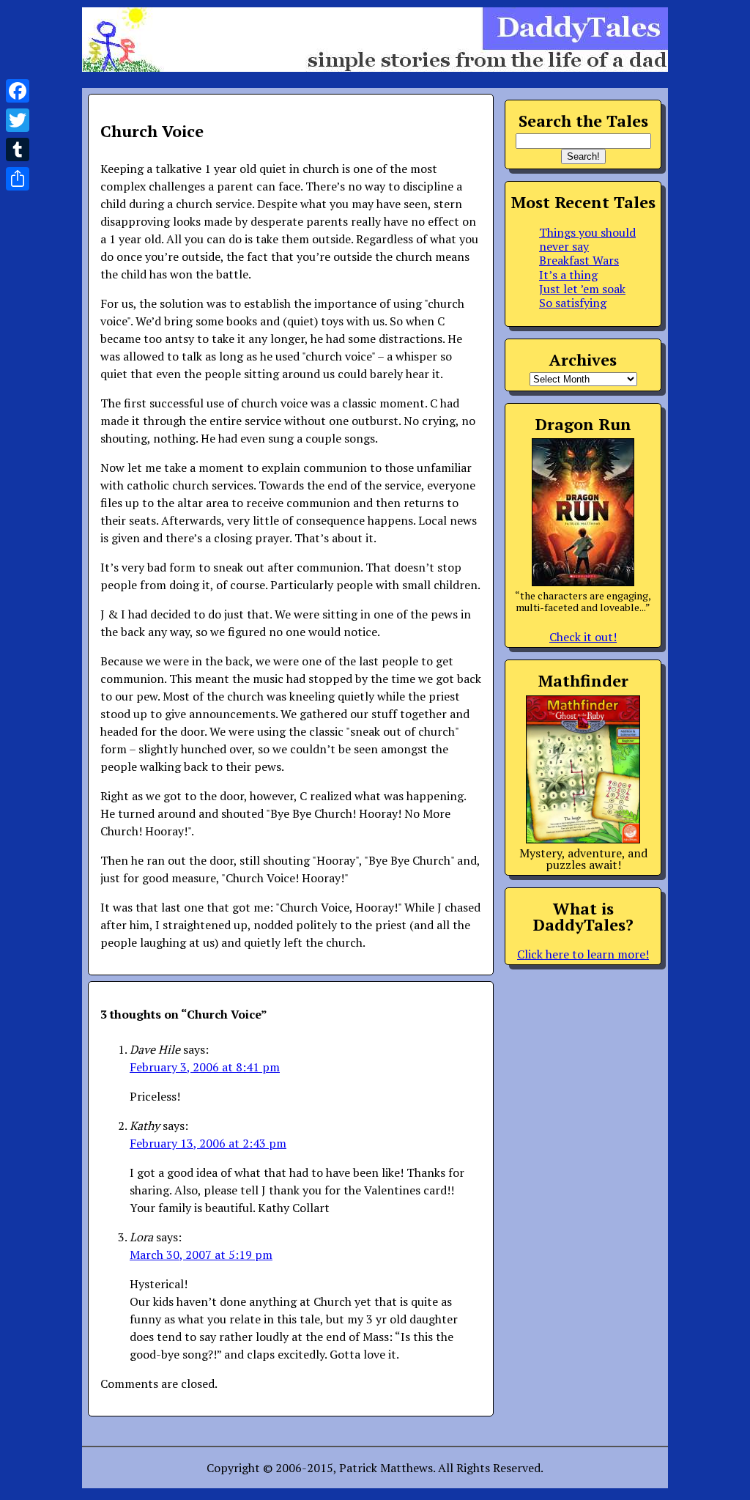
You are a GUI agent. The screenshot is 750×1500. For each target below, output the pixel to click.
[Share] (17, 178)
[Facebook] (17, 91)
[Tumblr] (17, 149)
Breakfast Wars (579, 260)
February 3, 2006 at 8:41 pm (205, 1067)
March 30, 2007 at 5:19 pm (201, 1254)
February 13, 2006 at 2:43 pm (208, 1143)
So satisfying (572, 303)
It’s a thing (568, 275)
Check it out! (583, 637)
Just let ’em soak (582, 289)
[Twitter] (17, 120)
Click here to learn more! (583, 954)
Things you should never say (587, 239)
